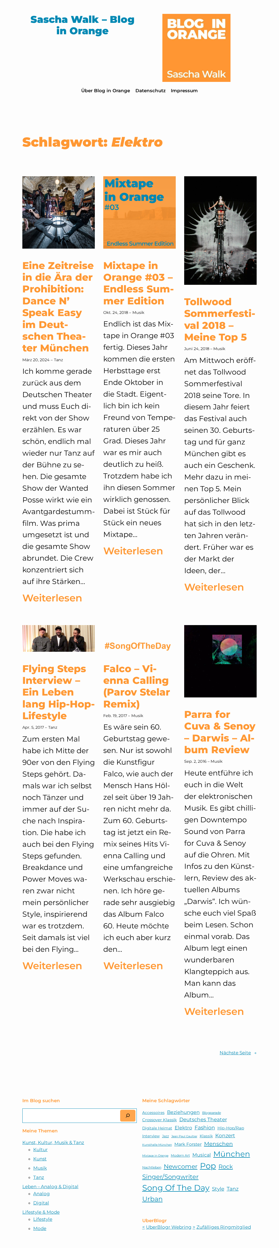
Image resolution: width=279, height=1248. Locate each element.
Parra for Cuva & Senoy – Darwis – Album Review (219, 732)
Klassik (206, 1136)
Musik (138, 312)
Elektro (183, 1127)
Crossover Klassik (159, 1119)
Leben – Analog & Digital (50, 1186)
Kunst (40, 1158)
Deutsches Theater (203, 1119)
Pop (208, 1165)
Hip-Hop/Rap (230, 1128)
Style (218, 1189)
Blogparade (211, 1113)
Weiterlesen (52, 599)
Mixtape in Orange (155, 1155)
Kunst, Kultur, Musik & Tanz (53, 1142)
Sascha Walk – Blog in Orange (83, 25)
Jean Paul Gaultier (184, 1136)
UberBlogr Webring (169, 1227)
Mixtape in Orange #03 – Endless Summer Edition (138, 283)
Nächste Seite (238, 1052)
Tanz (58, 359)
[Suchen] (127, 1116)
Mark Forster (188, 1144)
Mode (39, 1228)
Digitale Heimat (157, 1128)
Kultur (40, 1149)
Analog (41, 1193)
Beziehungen (183, 1112)
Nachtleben (151, 1167)
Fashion (205, 1127)
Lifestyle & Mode (41, 1212)
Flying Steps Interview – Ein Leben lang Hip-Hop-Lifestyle (58, 692)
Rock (226, 1166)
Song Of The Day (176, 1188)
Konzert (225, 1135)
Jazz (165, 1136)
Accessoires (153, 1112)
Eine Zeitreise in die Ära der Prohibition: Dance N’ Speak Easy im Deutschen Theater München (58, 307)
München (231, 1154)
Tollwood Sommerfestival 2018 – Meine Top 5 (219, 319)
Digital (41, 1203)
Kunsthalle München (157, 1145)
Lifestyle (42, 1219)
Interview (151, 1136)
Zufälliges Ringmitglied (223, 1227)
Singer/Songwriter (170, 1177)
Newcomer (181, 1166)
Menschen (218, 1144)
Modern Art (180, 1155)
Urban (152, 1199)
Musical (201, 1155)
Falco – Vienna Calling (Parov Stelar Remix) (136, 686)
